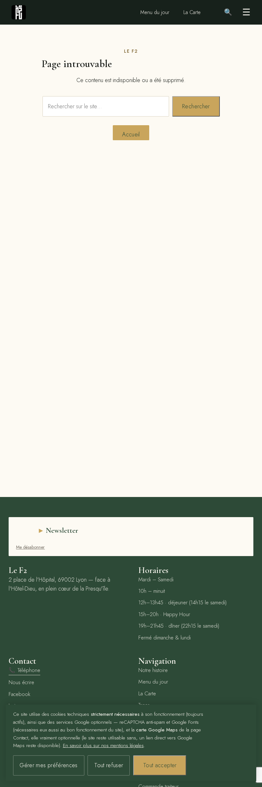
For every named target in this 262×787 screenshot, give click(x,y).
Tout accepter (160, 765)
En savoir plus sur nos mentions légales (103, 745)
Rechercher (196, 106)
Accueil (131, 134)
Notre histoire (153, 670)
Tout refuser (108, 765)
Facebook (19, 694)
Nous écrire (21, 682)
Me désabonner (30, 547)
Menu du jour (154, 12)
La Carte (192, 12)
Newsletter (62, 530)
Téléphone (24, 670)
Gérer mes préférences (48, 765)
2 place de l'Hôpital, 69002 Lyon (48, 580)
